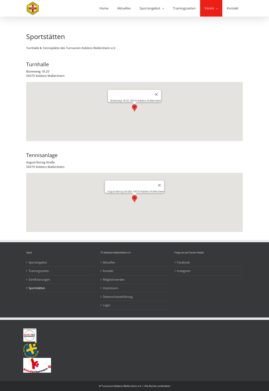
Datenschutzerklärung (118, 297)
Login (106, 305)
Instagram (183, 271)
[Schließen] (156, 94)
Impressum (110, 288)
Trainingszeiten (39, 271)
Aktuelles (109, 262)
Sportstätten (37, 288)
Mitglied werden (114, 279)
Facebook (183, 262)
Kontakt (108, 271)
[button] (134, 108)
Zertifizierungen (39, 279)
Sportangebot (38, 262)
